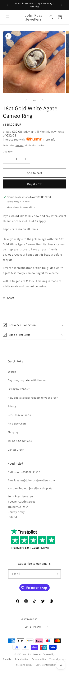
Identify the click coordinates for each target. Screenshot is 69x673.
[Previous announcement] (7, 5)
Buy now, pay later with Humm (27, 380)
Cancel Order (16, 449)
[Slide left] (26, 100)
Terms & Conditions (20, 441)
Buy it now (34, 184)
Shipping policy (24, 664)
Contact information (46, 664)
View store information (21, 207)
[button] (7, 17)
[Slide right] (43, 100)
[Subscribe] (56, 573)
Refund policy (21, 659)
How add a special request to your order (33, 397)
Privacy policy (39, 659)
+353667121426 (30, 472)
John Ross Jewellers (32, 654)
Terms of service (57, 659)
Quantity (7, 151)
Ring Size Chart (17, 423)
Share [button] (10, 297)
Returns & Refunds (19, 415)
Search (12, 371)
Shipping (20, 145)
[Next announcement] (62, 5)
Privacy (12, 406)
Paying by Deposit (19, 389)
